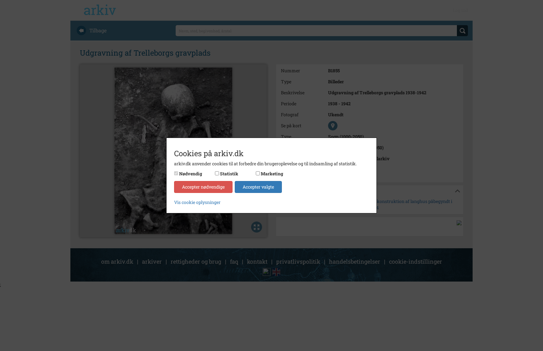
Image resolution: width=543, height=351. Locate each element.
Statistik (229, 174)
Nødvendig (190, 174)
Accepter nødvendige (203, 187)
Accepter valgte (258, 187)
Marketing (272, 174)
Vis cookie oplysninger (197, 202)
